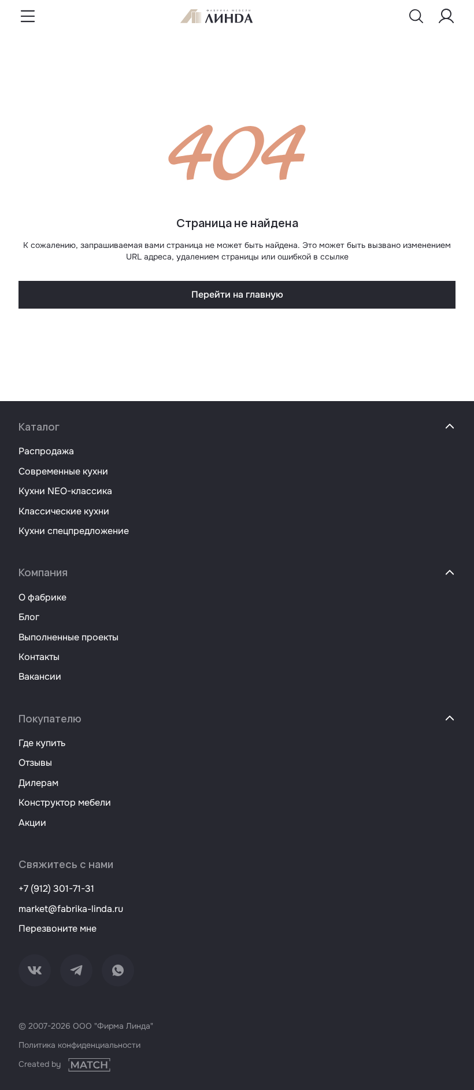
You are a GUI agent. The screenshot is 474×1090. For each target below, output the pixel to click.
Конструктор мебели (64, 802)
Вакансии (39, 676)
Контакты (39, 657)
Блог (28, 617)
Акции (32, 823)
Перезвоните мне (57, 928)
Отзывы (35, 763)
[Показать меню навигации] (27, 16)
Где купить (41, 743)
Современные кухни (63, 471)
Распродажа (46, 451)
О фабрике (42, 597)
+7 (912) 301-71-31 (56, 889)
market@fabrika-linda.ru (70, 909)
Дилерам (38, 783)
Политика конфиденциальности (79, 1045)
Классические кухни (63, 511)
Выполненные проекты (68, 637)
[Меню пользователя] (446, 16)
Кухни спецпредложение (73, 531)
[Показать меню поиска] (416, 16)
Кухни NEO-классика (65, 491)
